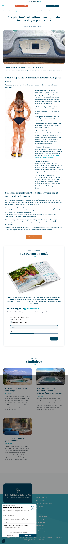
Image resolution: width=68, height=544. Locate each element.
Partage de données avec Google (12, 527)
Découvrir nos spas (34, 237)
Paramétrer (10, 535)
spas (20, 73)
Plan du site (42, 537)
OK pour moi (27, 535)
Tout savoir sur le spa (28, 11)
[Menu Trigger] (2, 5)
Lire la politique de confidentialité (10, 522)
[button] (3, 541)
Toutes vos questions (15, 11)
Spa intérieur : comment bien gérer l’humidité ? (17, 439)
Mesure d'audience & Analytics (11, 528)
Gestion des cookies (54, 537)
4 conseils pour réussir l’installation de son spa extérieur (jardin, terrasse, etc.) (49, 390)
